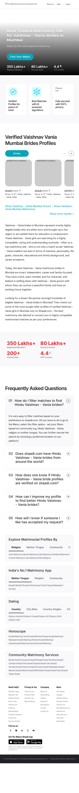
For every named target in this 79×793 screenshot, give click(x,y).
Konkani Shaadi (42, 667)
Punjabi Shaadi (50, 670)
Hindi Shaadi (28, 663)
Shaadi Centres (61, 698)
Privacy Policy (29, 695)
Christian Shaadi (15, 663)
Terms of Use (29, 692)
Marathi (19, 585)
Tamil (44, 585)
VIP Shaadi (60, 692)
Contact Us (12, 718)
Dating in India (14, 620)
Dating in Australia (16, 616)
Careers (43, 698)
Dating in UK (44, 616)
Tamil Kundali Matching (33, 636)
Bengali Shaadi (42, 660)
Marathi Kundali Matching (42, 640)
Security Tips (29, 698)
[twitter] (28, 730)
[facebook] (10, 730)
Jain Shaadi (51, 663)
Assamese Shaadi (28, 660)
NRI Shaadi (39, 670)
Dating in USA (55, 616)
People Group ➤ (71, 759)
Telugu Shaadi (14, 674)
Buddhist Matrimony (61, 554)
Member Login (13, 692)
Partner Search (13, 698)
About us (50, 4)
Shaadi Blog (44, 695)
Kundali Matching (15, 636)
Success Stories (14, 721)
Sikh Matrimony (45, 554)
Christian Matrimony (17, 558)
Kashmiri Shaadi (29, 667)
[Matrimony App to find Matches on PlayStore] (34, 742)
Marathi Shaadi (14, 660)
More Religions (45, 558)
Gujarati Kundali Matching (19, 643)
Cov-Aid (43, 708)
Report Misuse (29, 701)
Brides (16, 153)
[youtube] (33, 730)
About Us (43, 692)
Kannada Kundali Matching (40, 643)
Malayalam (58, 585)
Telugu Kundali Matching (52, 636)
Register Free (13, 695)
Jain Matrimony (32, 558)
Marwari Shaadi (15, 670)
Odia (32, 585)
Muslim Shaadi (28, 670)
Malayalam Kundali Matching (20, 640)
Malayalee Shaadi (56, 667)
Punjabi (26, 585)
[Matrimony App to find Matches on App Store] (16, 742)
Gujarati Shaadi (40, 663)
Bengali (12, 585)
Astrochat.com (61, 715)
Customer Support (15, 715)
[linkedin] (22, 730)
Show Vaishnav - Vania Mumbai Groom (28, 206)
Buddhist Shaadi (55, 660)
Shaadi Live (60, 705)
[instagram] (16, 730)
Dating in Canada (31, 616)
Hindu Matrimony (15, 554)
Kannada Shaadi (15, 667)
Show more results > (62, 213)
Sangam (59, 695)
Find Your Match (20, 56)
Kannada (12, 589)
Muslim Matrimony (30, 554)
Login (67, 4)
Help (58, 4)
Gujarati (38, 585)
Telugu (50, 585)
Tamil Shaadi (62, 670)
